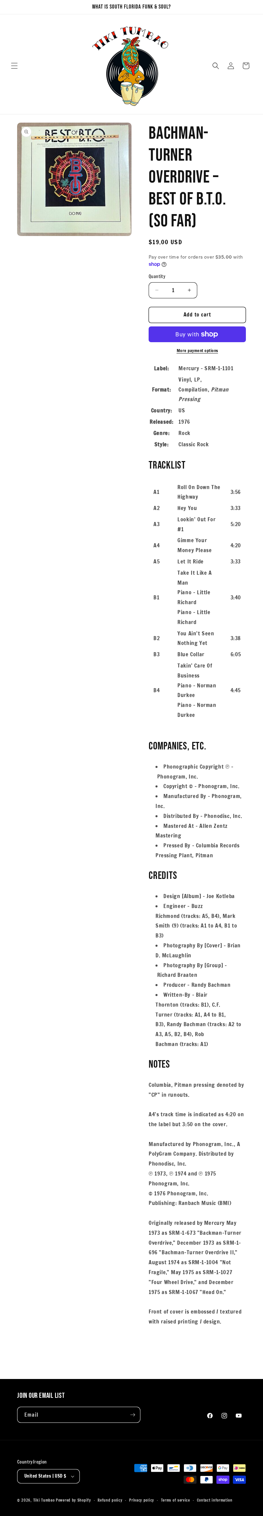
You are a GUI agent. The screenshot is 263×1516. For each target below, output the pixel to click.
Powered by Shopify (73, 1500)
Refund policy (110, 1500)
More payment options (197, 350)
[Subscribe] (132, 1415)
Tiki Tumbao (44, 1500)
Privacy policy (141, 1500)
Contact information (215, 1500)
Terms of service (175, 1500)
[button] (14, 65)
